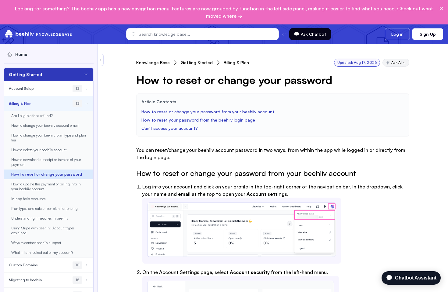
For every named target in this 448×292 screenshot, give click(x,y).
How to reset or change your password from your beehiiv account (207, 111)
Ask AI (396, 62)
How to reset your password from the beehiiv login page (198, 119)
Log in (397, 34)
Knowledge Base (153, 62)
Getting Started (197, 62)
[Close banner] (441, 8)
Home (21, 54)
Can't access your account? (169, 128)
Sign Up (428, 34)
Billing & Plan (236, 62)
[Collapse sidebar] (101, 60)
